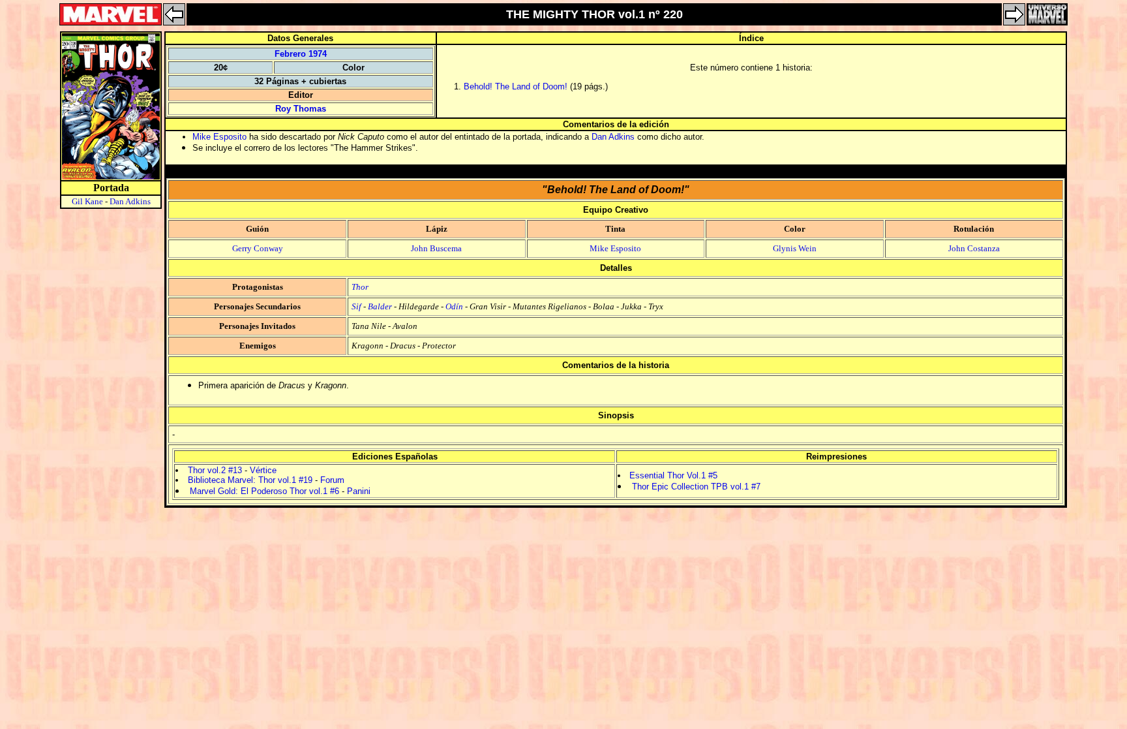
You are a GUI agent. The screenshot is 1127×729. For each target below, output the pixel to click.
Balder (380, 306)
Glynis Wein (795, 248)
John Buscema (436, 248)
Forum (332, 480)
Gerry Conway (257, 248)
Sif (356, 306)
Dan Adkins (130, 201)
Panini (358, 491)
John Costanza (974, 248)
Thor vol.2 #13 (215, 470)
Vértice (263, 470)
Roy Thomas (300, 109)
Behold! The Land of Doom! (515, 86)
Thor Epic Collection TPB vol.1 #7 (696, 486)
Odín (454, 306)
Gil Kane (87, 201)
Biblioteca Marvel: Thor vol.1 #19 (250, 480)
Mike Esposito (219, 137)
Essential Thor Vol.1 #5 (673, 475)
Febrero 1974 (301, 54)
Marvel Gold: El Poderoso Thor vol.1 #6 (264, 491)
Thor (360, 287)
